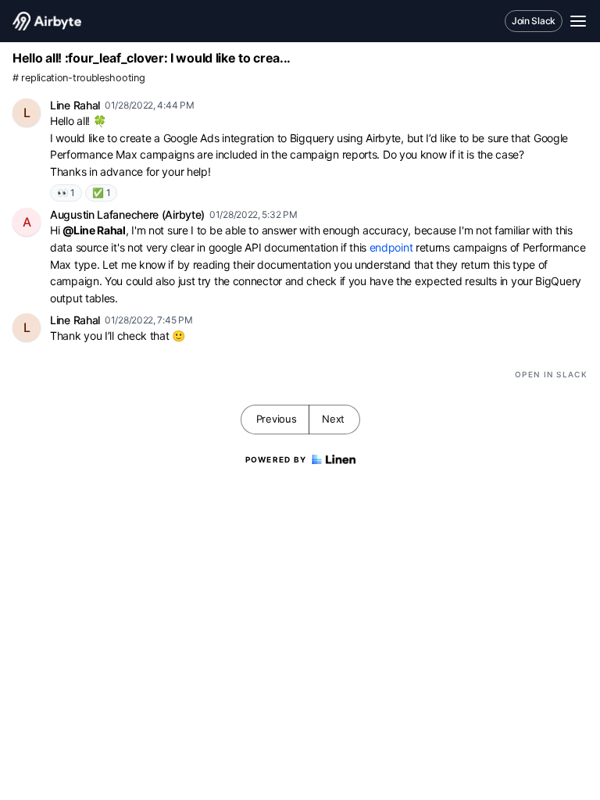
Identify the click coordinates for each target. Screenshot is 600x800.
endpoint (391, 247)
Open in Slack (551, 374)
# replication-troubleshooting (78, 78)
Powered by (276, 459)
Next (333, 418)
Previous (276, 418)
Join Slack (533, 21)
